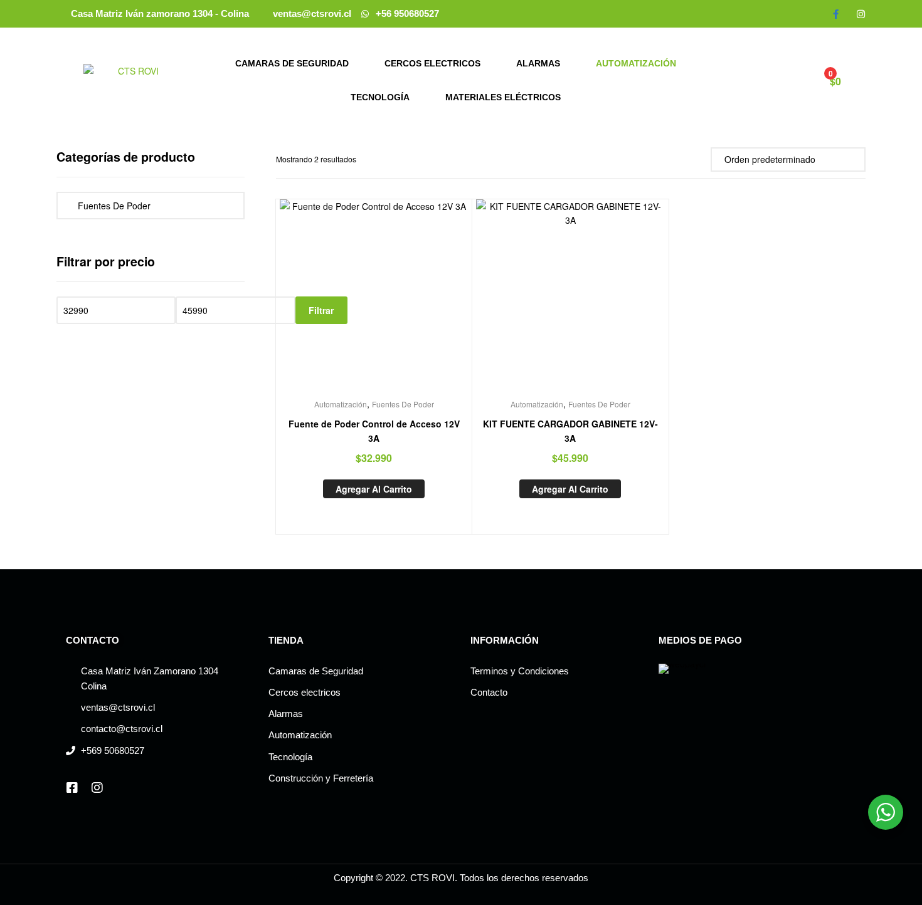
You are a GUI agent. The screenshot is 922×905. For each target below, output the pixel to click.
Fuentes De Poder (403, 404)
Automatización (636, 63)
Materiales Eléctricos (503, 97)
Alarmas (538, 63)
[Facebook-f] (835, 14)
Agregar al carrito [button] (374, 489)
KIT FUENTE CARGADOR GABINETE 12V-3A (570, 430)
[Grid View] (685, 158)
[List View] (698, 158)
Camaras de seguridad (292, 63)
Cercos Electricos (432, 63)
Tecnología (380, 97)
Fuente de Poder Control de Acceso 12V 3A (374, 430)
